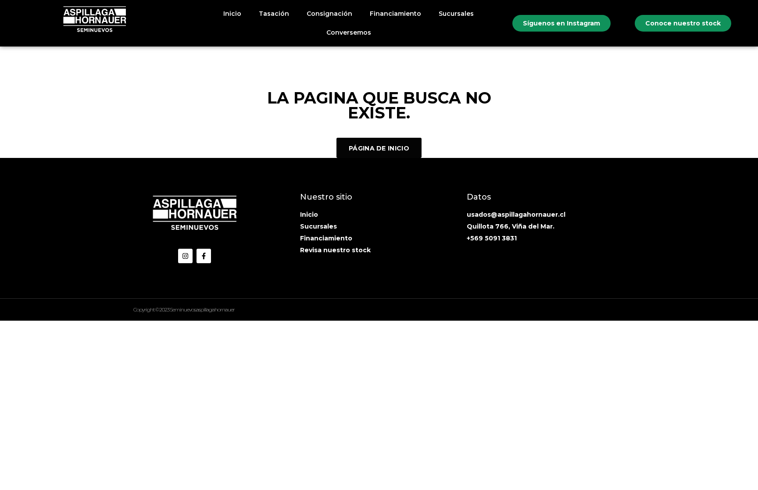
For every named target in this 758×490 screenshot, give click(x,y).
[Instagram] (185, 256)
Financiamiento (395, 14)
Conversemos (348, 32)
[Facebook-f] (204, 256)
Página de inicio (379, 148)
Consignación (329, 14)
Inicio (232, 14)
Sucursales (456, 14)
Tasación (274, 14)
